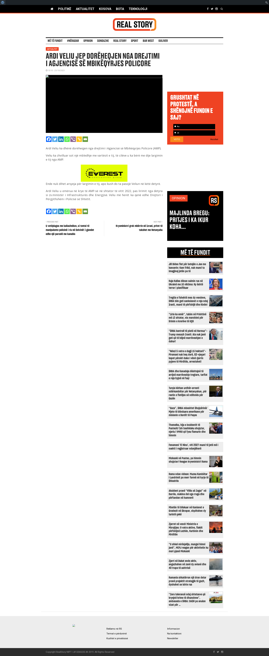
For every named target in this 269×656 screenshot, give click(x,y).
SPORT (134, 40)
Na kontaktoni (174, 633)
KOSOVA (105, 9)
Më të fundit (55, 40)
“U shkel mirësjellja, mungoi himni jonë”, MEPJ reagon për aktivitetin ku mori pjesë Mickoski (188, 548)
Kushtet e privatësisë (117, 638)
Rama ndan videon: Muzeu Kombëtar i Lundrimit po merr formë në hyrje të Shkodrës (188, 478)
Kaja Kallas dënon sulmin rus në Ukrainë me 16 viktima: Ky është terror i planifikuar (186, 285)
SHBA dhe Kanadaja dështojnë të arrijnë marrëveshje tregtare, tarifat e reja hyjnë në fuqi (188, 375)
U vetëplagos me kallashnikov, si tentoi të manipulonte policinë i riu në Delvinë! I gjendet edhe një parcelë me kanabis (70, 230)
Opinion (88, 40)
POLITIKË (64, 9)
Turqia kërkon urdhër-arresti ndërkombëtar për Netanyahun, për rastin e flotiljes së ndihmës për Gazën (188, 393)
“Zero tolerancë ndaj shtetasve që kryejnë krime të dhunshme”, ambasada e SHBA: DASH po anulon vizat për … (187, 599)
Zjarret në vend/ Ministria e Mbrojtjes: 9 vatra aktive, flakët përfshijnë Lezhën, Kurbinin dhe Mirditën (186, 529)
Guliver (163, 40)
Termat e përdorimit (116, 633)
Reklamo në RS (114, 628)
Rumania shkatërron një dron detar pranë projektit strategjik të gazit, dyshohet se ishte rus (187, 581)
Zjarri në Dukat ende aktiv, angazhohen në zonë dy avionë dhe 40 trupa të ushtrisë (187, 564)
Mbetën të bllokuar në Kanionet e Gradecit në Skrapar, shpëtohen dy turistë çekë (187, 511)
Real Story (119, 40)
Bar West (148, 40)
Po (178, 127)
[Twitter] (55, 139)
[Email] (85, 139)
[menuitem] (2, 2)
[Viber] (73, 139)
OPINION (178, 198)
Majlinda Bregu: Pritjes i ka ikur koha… (190, 220)
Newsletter (172, 638)
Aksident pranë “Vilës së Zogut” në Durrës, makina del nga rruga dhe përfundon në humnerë (187, 494)
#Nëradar (73, 40)
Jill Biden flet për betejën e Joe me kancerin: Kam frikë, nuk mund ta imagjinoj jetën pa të (187, 268)
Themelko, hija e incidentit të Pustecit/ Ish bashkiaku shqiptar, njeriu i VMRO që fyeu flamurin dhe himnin (187, 430)
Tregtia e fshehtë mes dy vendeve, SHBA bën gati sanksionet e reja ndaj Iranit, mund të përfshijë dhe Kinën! (188, 301)
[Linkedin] (61, 139)
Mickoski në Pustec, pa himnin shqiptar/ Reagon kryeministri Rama (188, 460)
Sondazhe (103, 40)
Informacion (173, 628)
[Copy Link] (79, 139)
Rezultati (214, 139)
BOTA (120, 9)
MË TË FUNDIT (195, 253)
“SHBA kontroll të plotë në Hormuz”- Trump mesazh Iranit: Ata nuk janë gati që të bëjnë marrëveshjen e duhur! (188, 336)
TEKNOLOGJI (138, 9)
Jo (178, 133)
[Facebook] (49, 139)
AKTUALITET (85, 9)
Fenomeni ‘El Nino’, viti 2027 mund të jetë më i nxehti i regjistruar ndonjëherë (193, 447)
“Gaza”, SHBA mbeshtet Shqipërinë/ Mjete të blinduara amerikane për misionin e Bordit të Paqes (188, 412)
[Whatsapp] (67, 139)
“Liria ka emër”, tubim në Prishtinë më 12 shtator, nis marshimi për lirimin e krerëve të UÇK (187, 318)
